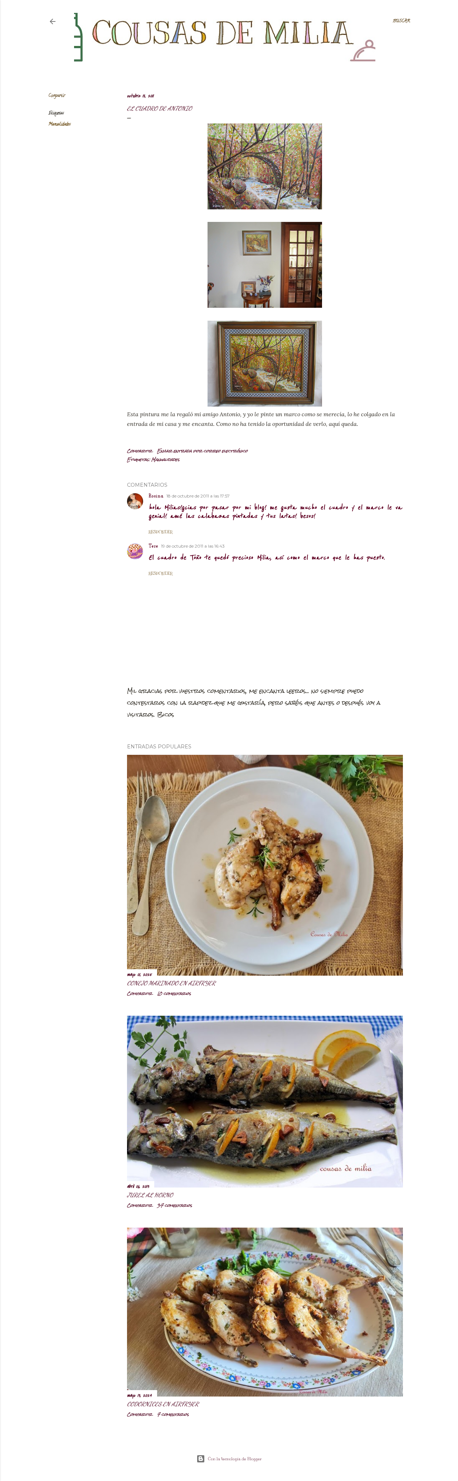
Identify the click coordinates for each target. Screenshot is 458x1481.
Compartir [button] (56, 95)
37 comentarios (174, 1205)
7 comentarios (173, 1414)
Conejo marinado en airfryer (171, 983)
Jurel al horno (150, 1194)
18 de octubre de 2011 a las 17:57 (198, 496)
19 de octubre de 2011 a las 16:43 (193, 546)
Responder (160, 531)
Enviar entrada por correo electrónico (202, 451)
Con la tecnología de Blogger (235, 1458)
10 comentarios (174, 993)
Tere (153, 546)
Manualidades (59, 124)
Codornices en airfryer (163, 1403)
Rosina (156, 496)
